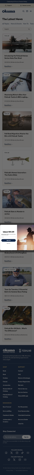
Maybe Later (8, 243)
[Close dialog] (33, 226)
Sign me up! (8, 240)
